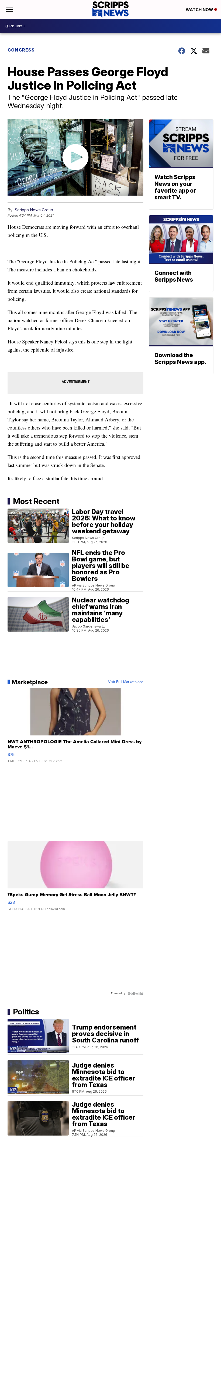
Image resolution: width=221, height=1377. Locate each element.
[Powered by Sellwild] (135, 993)
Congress (21, 50)
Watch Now (200, 9)
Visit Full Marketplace (125, 682)
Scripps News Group (34, 209)
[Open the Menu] (9, 9)
